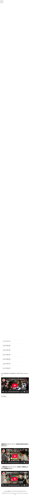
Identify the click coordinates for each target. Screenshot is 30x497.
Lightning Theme (15, 493)
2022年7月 (6, 350)
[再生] (3, 392)
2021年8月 (6, 359)
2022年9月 (6, 341)
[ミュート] (24, 392)
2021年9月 (6, 355)
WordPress (8, 493)
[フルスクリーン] (27, 392)
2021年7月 (6, 364)
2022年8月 (6, 345)
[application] (15, 385)
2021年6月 (6, 368)
